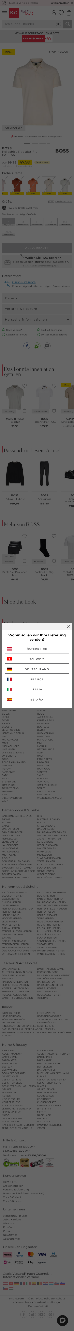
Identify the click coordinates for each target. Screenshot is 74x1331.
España (36, 699)
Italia (37, 689)
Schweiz (37, 659)
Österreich (37, 649)
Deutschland (37, 669)
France (37, 679)
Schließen (68, 626)
